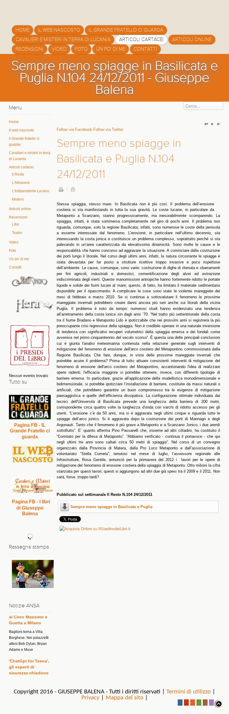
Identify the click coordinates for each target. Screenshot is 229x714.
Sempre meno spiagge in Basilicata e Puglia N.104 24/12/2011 (119, 158)
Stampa (60, 189)
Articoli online (20, 209)
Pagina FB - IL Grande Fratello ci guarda (30, 431)
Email (72, 189)
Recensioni (18, 217)
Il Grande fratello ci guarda (24, 141)
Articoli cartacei (21, 167)
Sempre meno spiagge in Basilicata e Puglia (111, 507)
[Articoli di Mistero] (30, 281)
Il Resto (18, 174)
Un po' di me (19, 259)
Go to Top (218, 703)
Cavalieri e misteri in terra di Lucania (29, 156)
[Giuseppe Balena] (37, 10)
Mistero (18, 199)
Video (13, 242)
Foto (12, 251)
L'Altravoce (21, 183)
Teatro (17, 233)
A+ (207, 124)
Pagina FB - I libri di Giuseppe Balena (31, 507)
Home (14, 122)
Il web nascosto (21, 130)
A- (218, 124)
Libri (15, 224)
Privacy (90, 698)
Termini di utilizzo (188, 692)
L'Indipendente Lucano (30, 191)
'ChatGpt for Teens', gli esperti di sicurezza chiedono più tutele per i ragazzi (29, 664)
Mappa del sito (124, 698)
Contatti (15, 267)
